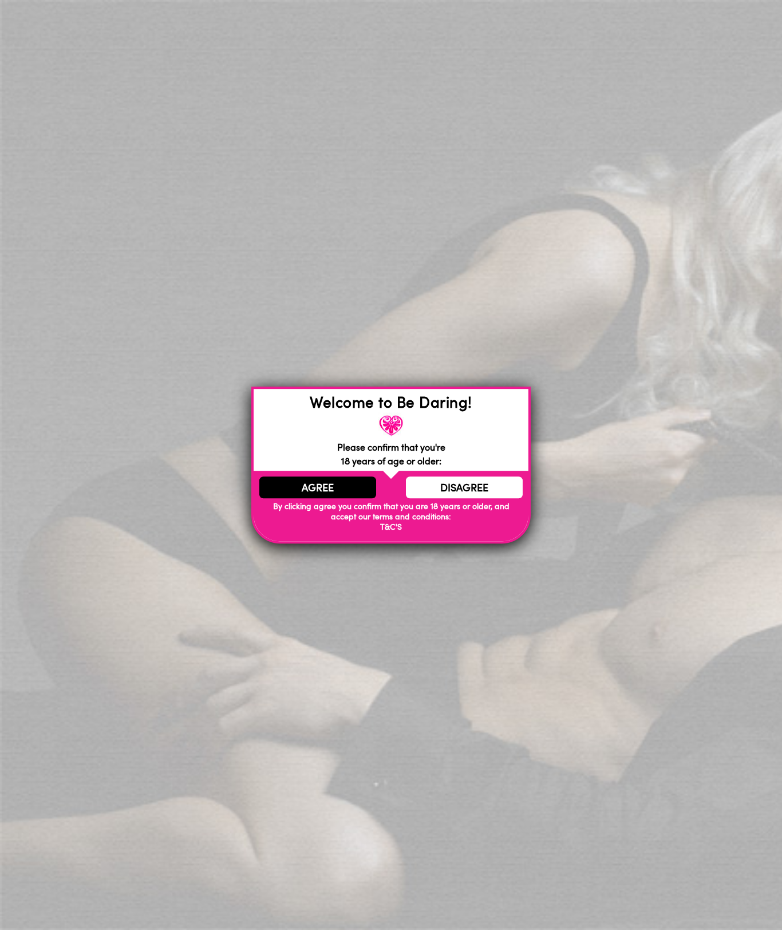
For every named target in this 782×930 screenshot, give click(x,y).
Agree (318, 487)
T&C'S (391, 527)
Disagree (464, 487)
